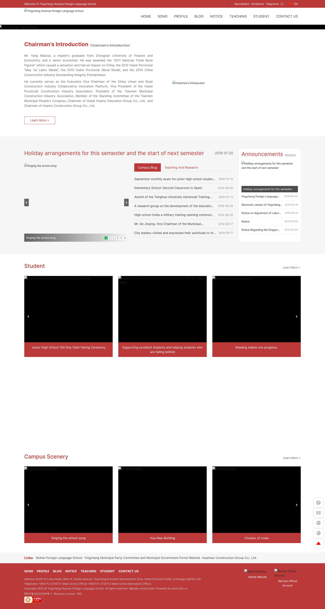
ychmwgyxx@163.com (187, 579)
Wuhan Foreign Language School (59, 558)
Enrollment (257, 3)
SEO (79, 593)
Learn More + (39, 120)
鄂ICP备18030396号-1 (38, 593)
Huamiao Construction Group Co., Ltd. (229, 558)
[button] (26, 202)
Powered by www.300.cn (171, 588)
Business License (64, 593)
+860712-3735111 (50, 583)
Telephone (272, 3)
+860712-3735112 (100, 583)
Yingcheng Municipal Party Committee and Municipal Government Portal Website (142, 558)
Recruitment (242, 3)
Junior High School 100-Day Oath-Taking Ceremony (69, 347)
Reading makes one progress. (256, 347)
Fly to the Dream (162, 393)
